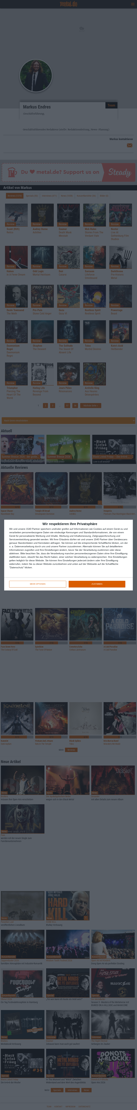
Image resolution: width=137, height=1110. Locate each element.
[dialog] (68, 555)
